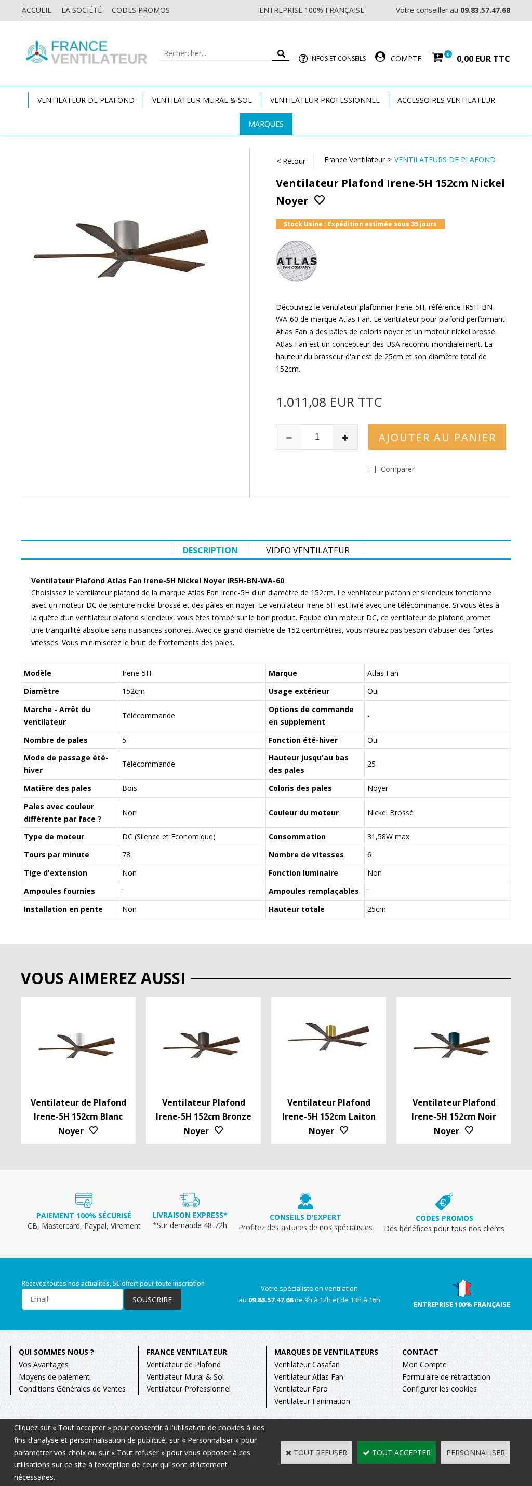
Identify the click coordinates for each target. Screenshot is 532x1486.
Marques (266, 124)
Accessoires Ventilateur (446, 100)
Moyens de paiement (54, 1377)
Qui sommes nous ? (56, 1352)
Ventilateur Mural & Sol (202, 100)
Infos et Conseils (338, 58)
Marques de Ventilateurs (326, 1352)
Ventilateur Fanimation (312, 1401)
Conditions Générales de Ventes (72, 1389)
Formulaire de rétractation (446, 1377)
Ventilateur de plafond (86, 100)
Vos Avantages (44, 1364)
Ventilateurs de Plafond (445, 160)
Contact (420, 1352)
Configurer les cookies (439, 1389)
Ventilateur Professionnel (325, 100)
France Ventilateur (354, 160)
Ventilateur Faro (301, 1389)
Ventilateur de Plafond (184, 1364)
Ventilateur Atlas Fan (308, 1377)
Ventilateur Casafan (307, 1364)
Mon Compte (424, 1364)
